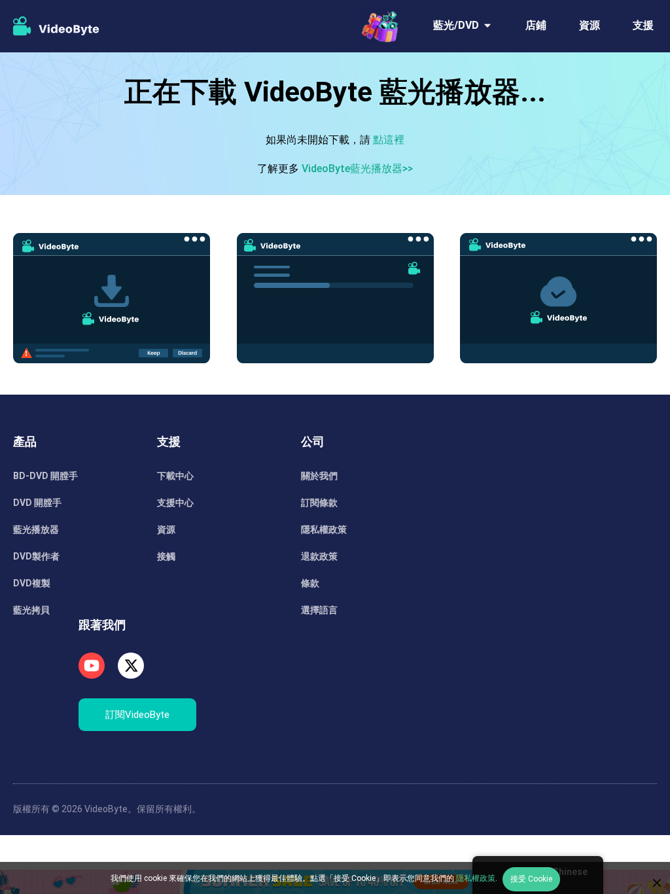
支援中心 (175, 502)
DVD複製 (31, 583)
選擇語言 (319, 610)
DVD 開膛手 (37, 502)
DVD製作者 (36, 556)
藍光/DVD (456, 25)
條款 (310, 583)
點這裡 (388, 140)
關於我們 (319, 476)
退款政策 (319, 556)
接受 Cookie (531, 879)
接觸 (166, 556)
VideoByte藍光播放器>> (357, 168)
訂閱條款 (319, 502)
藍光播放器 (36, 529)
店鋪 (535, 25)
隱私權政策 (324, 529)
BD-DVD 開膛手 (45, 476)
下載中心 (175, 476)
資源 (589, 25)
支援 (643, 25)
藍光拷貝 (31, 610)
